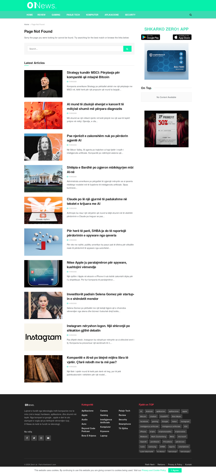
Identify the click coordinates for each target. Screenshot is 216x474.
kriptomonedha (165, 431)
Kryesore (104, 431)
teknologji (173, 451)
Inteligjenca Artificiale (106, 421)
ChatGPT (164, 416)
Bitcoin (143, 416)
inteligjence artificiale (171, 426)
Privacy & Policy (175, 464)
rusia (142, 446)
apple (184, 411)
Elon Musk (176, 416)
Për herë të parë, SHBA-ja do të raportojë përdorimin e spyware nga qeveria (96, 233)
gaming (155, 421)
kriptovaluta (180, 431)
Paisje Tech (73, 14)
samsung (152, 446)
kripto (152, 431)
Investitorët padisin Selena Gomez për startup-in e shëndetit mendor (100, 296)
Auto (84, 423)
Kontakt (188, 464)
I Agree (175, 470)
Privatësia (167, 441)
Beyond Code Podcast (88, 430)
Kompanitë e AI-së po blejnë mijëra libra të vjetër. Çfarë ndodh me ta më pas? (97, 359)
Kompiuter (92, 14)
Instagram (185, 421)
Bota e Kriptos (89, 435)
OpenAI (143, 441)
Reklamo (161, 464)
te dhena (161, 451)
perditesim (155, 441)
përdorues (180, 441)
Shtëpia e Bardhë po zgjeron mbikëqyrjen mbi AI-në (100, 169)
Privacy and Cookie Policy (154, 470)
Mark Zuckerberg (158, 436)
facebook (144, 421)
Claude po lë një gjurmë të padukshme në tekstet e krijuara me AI (97, 201)
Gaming (56, 14)
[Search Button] (127, 49)
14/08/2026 (72, 240)
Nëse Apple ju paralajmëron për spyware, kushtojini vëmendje (97, 264)
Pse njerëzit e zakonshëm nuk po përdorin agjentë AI (97, 138)
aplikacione (174, 411)
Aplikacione (112, 14)
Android (149, 411)
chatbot (153, 416)
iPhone (143, 431)
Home (30, 14)
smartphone (184, 446)
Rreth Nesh (150, 464)
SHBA (162, 446)
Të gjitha (123, 428)
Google (165, 421)
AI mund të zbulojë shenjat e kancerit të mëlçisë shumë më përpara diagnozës (95, 106)
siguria (172, 446)
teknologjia (185, 451)
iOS (185, 426)
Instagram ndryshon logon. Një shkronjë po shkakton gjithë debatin (98, 328)
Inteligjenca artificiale (149, 426)
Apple (84, 415)
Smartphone (125, 423)
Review (41, 14)
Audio (85, 419)
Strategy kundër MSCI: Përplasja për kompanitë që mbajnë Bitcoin (93, 74)
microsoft (182, 436)
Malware (143, 436)
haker (174, 421)
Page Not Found (38, 24)
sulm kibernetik (146, 451)
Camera (104, 410)
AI (141, 411)
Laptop (103, 435)
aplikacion (160, 411)
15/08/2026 (72, 81)
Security (130, 14)
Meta (172, 436)
